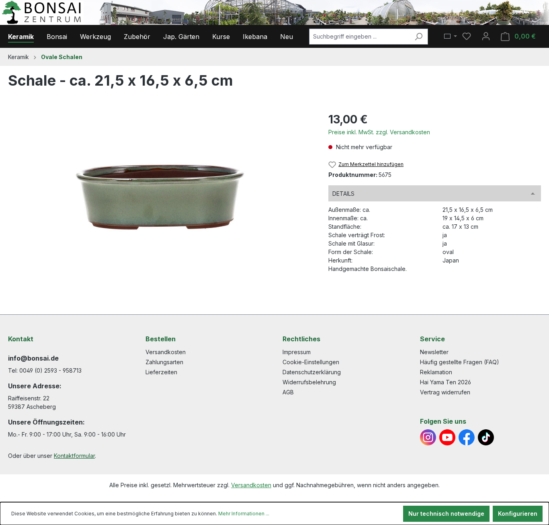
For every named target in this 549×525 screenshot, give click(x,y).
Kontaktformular (74, 455)
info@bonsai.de (33, 358)
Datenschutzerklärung (312, 372)
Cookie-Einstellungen (311, 362)
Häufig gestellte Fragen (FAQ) (459, 362)
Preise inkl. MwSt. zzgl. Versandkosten (379, 132)
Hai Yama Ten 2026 (445, 382)
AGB (288, 392)
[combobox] (359, 37)
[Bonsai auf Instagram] (428, 437)
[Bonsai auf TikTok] (486, 437)
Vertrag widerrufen (445, 392)
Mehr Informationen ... (243, 514)
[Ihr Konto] (486, 36)
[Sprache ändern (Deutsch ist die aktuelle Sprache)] (450, 36)
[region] (160, 197)
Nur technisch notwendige (446, 513)
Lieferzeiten (161, 372)
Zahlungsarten (164, 362)
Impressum (297, 352)
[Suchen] (418, 37)
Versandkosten (165, 352)
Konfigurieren (517, 513)
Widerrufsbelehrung (309, 382)
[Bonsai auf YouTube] (447, 437)
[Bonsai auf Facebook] (467, 437)
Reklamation (436, 372)
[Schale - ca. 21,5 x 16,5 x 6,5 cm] (160, 197)
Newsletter (434, 352)
